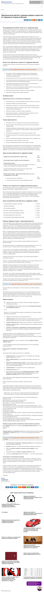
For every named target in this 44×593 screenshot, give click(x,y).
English (2, 9)
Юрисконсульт (6, 2)
